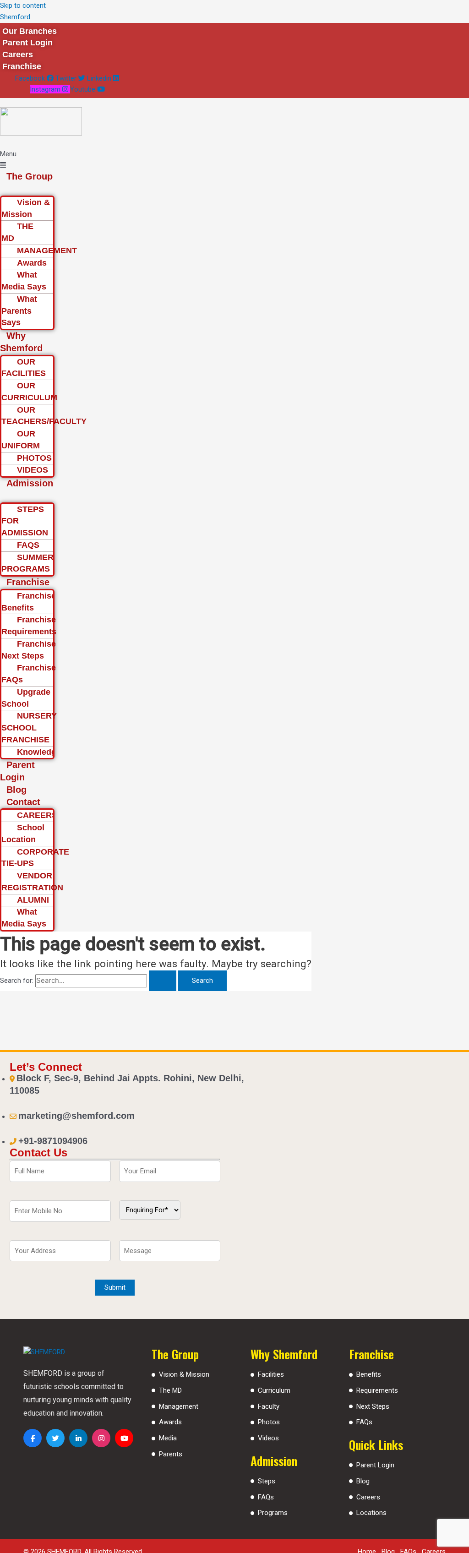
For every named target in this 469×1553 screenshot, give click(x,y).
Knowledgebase (48, 752)
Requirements (377, 1390)
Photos (269, 1422)
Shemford (15, 17)
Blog (16, 790)
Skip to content (23, 5)
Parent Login (17, 771)
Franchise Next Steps (28, 649)
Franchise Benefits (28, 601)
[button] (28, 159)
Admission (29, 483)
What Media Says (23, 280)
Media (168, 1438)
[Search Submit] (162, 980)
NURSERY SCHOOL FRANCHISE (29, 727)
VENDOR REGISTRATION (32, 881)
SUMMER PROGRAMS (27, 563)
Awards (32, 262)
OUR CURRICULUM (29, 391)
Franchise (27, 582)
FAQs (266, 1497)
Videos (268, 1438)
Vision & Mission (25, 208)
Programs (273, 1513)
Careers (368, 1497)
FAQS (28, 545)
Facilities (271, 1374)
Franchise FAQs (28, 673)
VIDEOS (32, 469)
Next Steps (372, 1406)
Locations (371, 1513)
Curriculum (274, 1390)
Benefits (368, 1374)
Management (178, 1406)
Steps (266, 1481)
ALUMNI (33, 900)
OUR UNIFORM (20, 439)
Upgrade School (25, 697)
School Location (22, 833)
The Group (29, 176)
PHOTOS (34, 458)
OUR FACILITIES (23, 367)
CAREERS (37, 815)
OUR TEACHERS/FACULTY (44, 415)
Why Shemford (21, 342)
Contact (23, 802)
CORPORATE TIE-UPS (35, 857)
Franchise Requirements (28, 625)
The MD (170, 1390)
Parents (170, 1454)
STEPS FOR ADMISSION (24, 521)
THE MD (17, 232)
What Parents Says (19, 310)
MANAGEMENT (47, 250)
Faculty (268, 1406)
